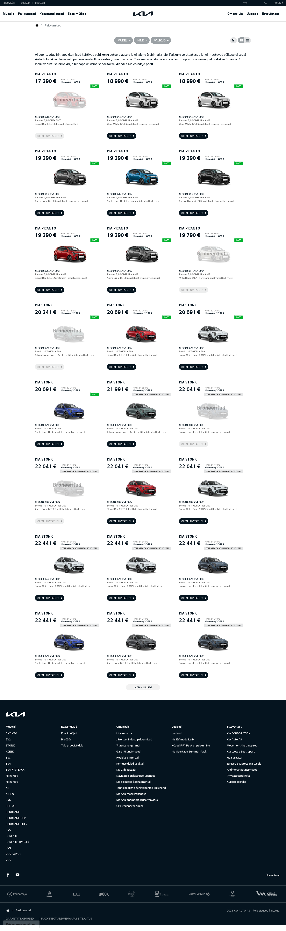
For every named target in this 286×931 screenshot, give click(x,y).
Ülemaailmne (273, 875)
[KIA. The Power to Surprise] (15, 714)
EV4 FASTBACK (15, 769)
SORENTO (12, 836)
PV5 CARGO (13, 854)
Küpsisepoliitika (236, 781)
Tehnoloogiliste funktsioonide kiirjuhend (141, 787)
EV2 (8, 739)
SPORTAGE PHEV (16, 824)
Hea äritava (234, 757)
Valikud (160, 40)
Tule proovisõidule (72, 745)
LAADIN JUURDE (143, 687)
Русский (278, 3)
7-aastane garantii (128, 745)
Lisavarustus (124, 733)
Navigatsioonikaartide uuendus (135, 775)
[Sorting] (233, 40)
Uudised (252, 13)
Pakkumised (27, 13)
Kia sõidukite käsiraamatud (133, 781)
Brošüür (40, 3)
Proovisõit (9, 3)
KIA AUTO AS (37, 25)
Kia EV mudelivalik (183, 739)
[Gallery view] (241, 40)
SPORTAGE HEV (16, 817)
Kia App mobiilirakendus (131, 793)
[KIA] (143, 13)
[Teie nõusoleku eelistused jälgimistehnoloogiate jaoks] (21, 924)
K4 (7, 787)
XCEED (10, 751)
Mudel (122, 40)
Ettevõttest (270, 13)
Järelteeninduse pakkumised (134, 739)
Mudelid (8, 13)
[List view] (247, 40)
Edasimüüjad (77, 13)
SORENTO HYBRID (17, 842)
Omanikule (235, 13)
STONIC (10, 745)
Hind (140, 40)
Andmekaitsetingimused (242, 769)
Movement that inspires (242, 745)
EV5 (8, 830)
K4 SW (10, 793)
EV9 (8, 848)
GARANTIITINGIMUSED (20, 918)
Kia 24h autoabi (126, 769)
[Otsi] (265, 3)
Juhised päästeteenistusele (244, 763)
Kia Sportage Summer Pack (189, 751)
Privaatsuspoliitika (238, 775)
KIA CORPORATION (238, 733)
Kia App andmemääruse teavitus (137, 799)
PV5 (8, 860)
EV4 (8, 763)
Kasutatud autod (52, 13)
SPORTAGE (13, 811)
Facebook (8, 875)
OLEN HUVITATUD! (48, 135)
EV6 (8, 799)
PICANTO (11, 733)
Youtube (17, 875)
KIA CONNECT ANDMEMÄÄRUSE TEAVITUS (65, 918)
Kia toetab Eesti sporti (241, 751)
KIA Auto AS (234, 739)
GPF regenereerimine (130, 805)
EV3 (8, 757)
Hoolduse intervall (127, 757)
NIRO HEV (12, 775)
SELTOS (10, 805)
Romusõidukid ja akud (130, 763)
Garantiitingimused (128, 751)
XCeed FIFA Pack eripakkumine (191, 745)
